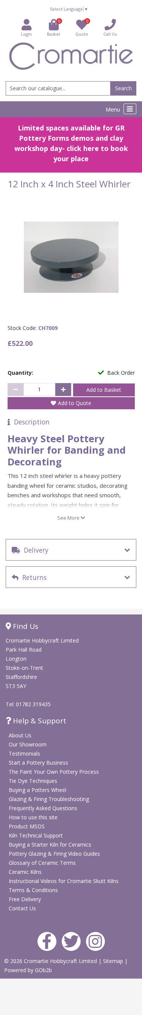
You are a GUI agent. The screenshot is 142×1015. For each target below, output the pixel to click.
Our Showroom (28, 744)
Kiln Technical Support (36, 835)
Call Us (110, 34)
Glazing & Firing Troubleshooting (49, 799)
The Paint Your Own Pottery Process (54, 771)
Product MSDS (27, 826)
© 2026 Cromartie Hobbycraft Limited (51, 961)
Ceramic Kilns (25, 871)
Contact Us (22, 908)
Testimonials (24, 753)
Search (123, 88)
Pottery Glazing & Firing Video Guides (54, 853)
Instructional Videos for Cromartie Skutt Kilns (64, 881)
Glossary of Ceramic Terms (42, 862)
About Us (20, 735)
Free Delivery (25, 899)
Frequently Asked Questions (43, 808)
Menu (114, 109)
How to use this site (33, 817)
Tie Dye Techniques (33, 780)
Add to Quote (74, 403)
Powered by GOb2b (28, 970)
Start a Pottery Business (38, 762)
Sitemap (114, 961)
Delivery (34, 550)
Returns (33, 577)
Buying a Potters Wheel (37, 789)
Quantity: (20, 372)
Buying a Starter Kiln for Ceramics (50, 844)
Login (26, 34)
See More (69, 517)
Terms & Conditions (33, 890)
